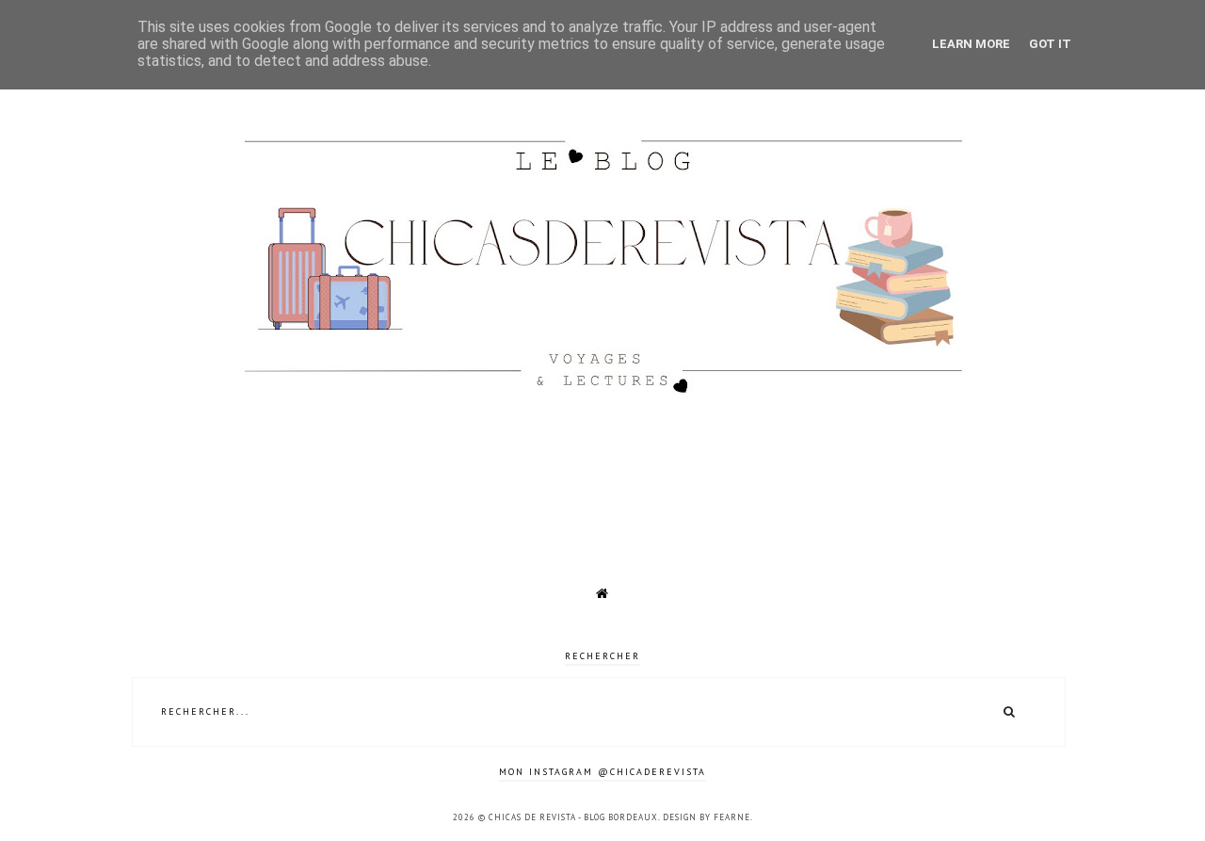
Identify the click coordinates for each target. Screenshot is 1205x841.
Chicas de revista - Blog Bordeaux (573, 817)
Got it (1050, 44)
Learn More (971, 44)
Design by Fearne (706, 817)
